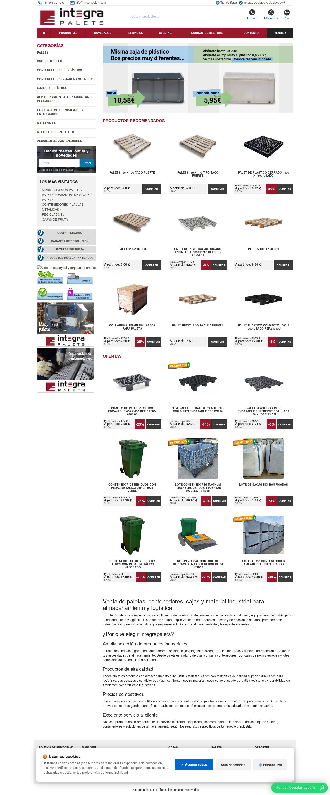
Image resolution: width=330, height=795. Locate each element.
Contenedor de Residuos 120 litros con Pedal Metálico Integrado (132, 564)
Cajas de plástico (52, 88)
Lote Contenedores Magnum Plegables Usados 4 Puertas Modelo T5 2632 (198, 487)
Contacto (252, 18)
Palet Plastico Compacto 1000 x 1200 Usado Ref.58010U (263, 327)
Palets (42, 52)
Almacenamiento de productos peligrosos (63, 99)
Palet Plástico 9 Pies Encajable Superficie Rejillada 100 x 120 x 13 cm (263, 411)
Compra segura (69, 233)
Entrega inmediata (69, 249)
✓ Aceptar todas (194, 764)
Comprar (151, 188)
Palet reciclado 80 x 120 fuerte (197, 325)
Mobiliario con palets (55, 132)
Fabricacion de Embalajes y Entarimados (60, 112)
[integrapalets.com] (71, 16)
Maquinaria (46, 123)
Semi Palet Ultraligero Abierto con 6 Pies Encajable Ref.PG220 (198, 409)
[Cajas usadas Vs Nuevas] (198, 78)
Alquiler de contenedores (59, 140)
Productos (68, 33)
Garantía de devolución (69, 241)
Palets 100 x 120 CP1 (263, 249)
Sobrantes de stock (207, 33)
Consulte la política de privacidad (56, 169)
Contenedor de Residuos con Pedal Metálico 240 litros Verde (132, 487)
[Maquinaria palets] (65, 324)
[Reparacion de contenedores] (65, 370)
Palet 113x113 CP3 (132, 249)
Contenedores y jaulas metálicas (66, 79)
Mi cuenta (271, 18)
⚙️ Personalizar (270, 764)
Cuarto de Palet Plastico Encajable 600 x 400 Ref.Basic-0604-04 (132, 411)
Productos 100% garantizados (69, 258)
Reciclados (52, 214)
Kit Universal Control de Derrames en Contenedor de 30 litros (198, 564)
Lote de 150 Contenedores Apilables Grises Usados (263, 562)
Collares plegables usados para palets (132, 327)
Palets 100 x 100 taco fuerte (132, 172)
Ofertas (165, 33)
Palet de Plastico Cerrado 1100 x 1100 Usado (263, 174)
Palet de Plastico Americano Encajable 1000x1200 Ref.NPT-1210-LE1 (197, 252)
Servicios (135, 33)
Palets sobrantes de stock (66, 194)
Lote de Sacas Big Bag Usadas (263, 485)
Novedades (102, 33)
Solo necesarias (233, 764)
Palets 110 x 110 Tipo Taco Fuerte (197, 174)
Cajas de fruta (55, 219)
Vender (280, 33)
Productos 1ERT (50, 61)
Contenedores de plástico (59, 70)
